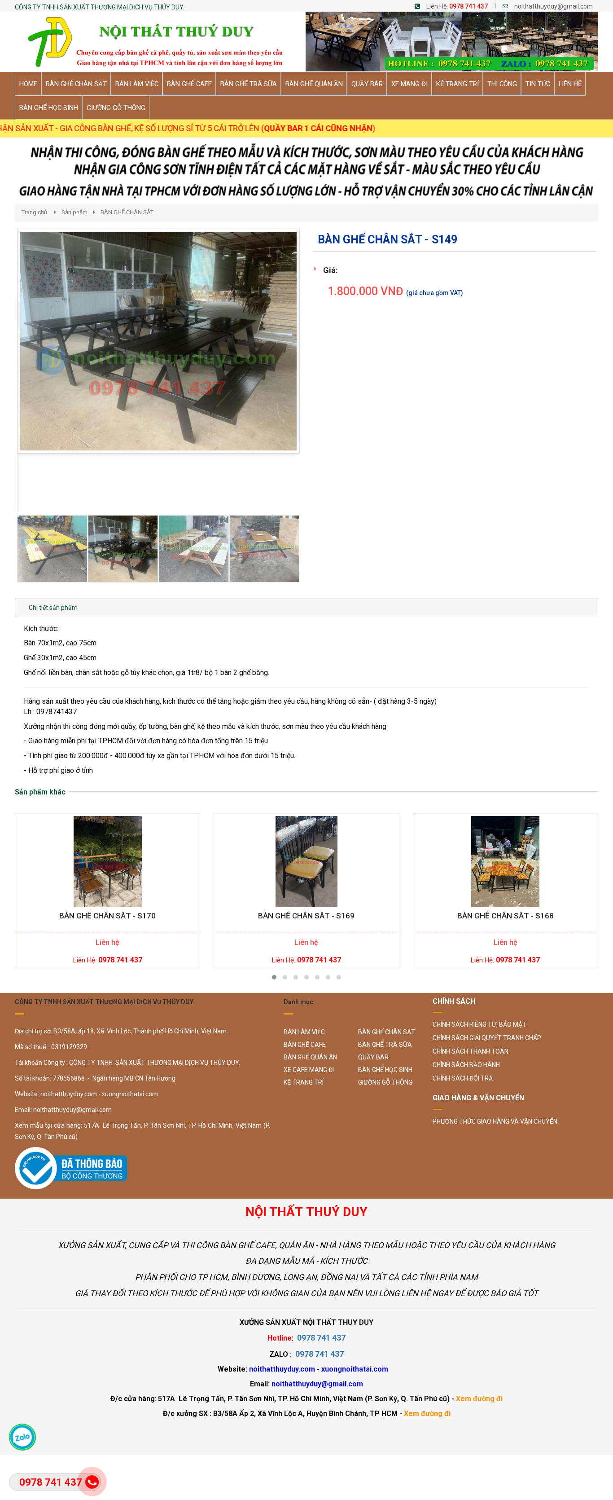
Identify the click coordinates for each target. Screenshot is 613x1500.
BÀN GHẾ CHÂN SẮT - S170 (107, 916)
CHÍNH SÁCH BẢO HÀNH (466, 1064)
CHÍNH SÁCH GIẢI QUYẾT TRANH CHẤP (487, 1037)
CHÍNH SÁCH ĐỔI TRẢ (463, 1078)
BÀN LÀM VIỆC (304, 1032)
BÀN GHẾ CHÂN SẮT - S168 (505, 916)
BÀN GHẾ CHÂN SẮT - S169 (306, 916)
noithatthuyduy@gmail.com (553, 6)
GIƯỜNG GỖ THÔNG (385, 1082)
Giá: (330, 270)
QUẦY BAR (373, 1057)
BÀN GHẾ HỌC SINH (385, 1069)
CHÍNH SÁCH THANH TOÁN (470, 1051)
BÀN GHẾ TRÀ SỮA (385, 1044)
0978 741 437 (468, 6)
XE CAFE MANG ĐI (309, 1069)
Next (315, 414)
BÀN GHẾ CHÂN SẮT (127, 212)
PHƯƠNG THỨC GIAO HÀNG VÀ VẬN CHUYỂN (495, 1121)
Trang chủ (34, 212)
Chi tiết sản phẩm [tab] (53, 607)
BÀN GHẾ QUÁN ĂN (310, 1057)
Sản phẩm (74, 212)
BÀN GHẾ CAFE (305, 1044)
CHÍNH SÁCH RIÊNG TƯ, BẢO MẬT (479, 1024)
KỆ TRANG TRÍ (304, 1082)
